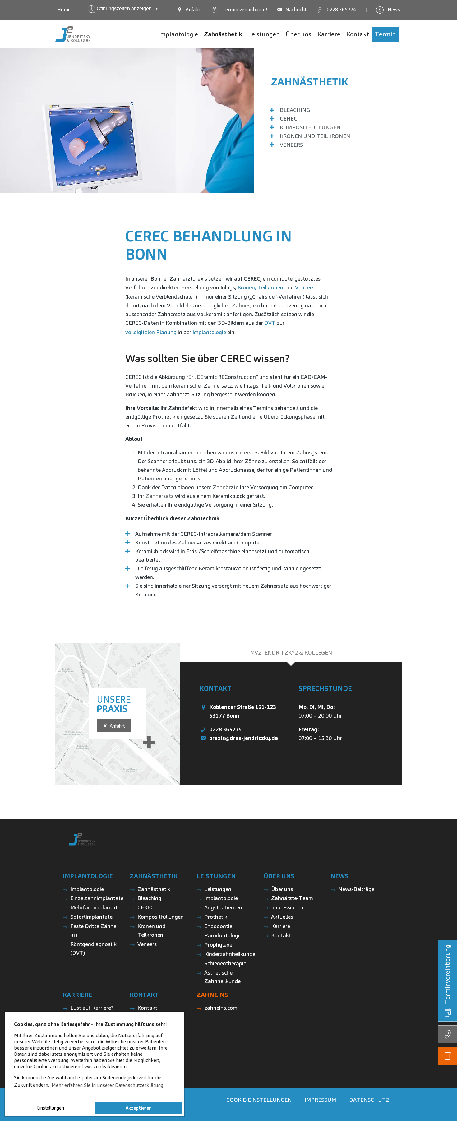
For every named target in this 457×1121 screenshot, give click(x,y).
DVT (269, 322)
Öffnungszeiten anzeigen (128, 8)
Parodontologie (223, 935)
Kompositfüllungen (310, 127)
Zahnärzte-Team (292, 898)
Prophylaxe (218, 944)
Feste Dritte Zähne (93, 926)
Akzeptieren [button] (139, 1108)
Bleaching (295, 109)
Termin (244, 9)
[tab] (291, 652)
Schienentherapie (225, 963)
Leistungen (217, 889)
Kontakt (281, 935)
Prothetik (215, 916)
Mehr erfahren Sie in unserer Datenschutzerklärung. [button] (108, 1085)
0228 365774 (225, 729)
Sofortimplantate (91, 916)
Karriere (280, 926)
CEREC (288, 118)
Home (64, 9)
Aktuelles (282, 916)
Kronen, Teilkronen (260, 287)
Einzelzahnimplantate (96, 898)
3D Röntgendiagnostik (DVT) (93, 944)
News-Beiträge (356, 889)
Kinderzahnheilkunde (229, 954)
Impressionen (287, 907)
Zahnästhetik (309, 82)
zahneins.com (221, 1007)
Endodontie (218, 926)
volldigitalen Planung (151, 332)
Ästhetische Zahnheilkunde (222, 977)
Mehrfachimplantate (95, 907)
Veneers (291, 144)
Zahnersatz (159, 495)
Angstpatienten (223, 907)
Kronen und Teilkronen (315, 136)
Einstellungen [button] (50, 1108)
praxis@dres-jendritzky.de (243, 738)
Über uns (282, 889)
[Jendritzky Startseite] (72, 34)
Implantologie (209, 332)
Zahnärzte (225, 487)
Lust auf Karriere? (91, 1007)
